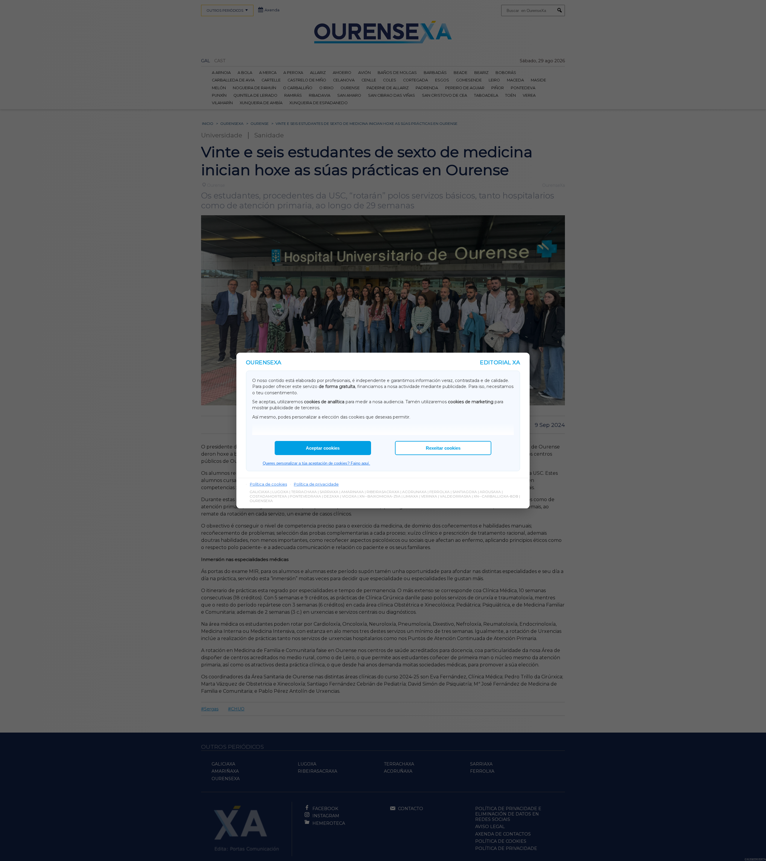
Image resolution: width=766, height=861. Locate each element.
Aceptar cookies (323, 448)
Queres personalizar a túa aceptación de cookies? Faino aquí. (316, 463)
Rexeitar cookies (443, 448)
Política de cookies (268, 484)
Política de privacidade (316, 484)
